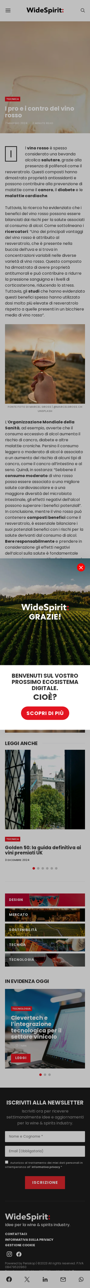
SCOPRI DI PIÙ (45, 713)
